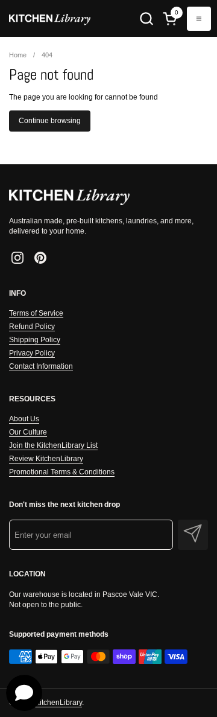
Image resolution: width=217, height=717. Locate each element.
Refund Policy (32, 326)
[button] (146, 18)
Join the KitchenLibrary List (53, 445)
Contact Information (41, 366)
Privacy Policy (32, 353)
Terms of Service (36, 313)
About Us (24, 419)
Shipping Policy (34, 340)
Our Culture (28, 432)
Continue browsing (50, 120)
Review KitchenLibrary (46, 458)
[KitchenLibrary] (49, 18)
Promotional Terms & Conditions (62, 472)
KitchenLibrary (58, 702)
